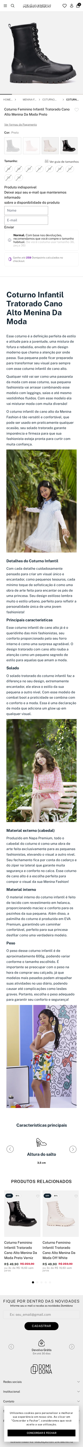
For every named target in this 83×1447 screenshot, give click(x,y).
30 (29, 168)
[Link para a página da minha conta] (71, 6)
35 (8, 177)
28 (8, 168)
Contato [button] (8, 1401)
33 (59, 168)
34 (70, 168)
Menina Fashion (29, 100)
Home (7, 99)
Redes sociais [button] (12, 1381)
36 (18, 177)
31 (39, 168)
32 (49, 168)
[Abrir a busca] (12, 6)
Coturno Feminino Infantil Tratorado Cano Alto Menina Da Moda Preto (73, 100)
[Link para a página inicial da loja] (41, 1369)
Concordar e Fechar (41, 1432)
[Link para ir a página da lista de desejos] (64, 5)
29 (18, 168)
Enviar (9, 227)
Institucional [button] (11, 1391)
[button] (6, 94)
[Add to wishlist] (76, 110)
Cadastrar (41, 1326)
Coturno (48, 99)
